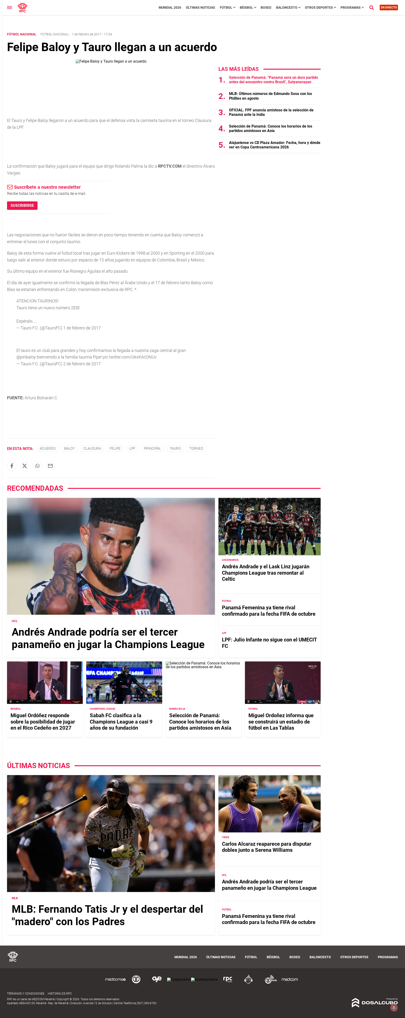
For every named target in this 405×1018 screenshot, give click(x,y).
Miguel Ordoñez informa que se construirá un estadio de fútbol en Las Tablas (281, 722)
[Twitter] (24, 466)
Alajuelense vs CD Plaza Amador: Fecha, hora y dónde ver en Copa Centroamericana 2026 (274, 144)
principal (152, 448)
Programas (351, 7)
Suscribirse (22, 205)
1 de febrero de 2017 (82, 327)
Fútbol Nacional (55, 34)
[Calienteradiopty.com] (248, 983)
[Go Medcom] (115, 983)
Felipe (115, 448)
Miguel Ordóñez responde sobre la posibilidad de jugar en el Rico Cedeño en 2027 (43, 722)
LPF (132, 448)
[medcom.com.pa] (289, 983)
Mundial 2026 (170, 7)
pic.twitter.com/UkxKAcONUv (130, 356)
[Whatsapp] (37, 466)
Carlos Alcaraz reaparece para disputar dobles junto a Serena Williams (266, 847)
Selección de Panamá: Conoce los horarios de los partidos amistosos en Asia (270, 128)
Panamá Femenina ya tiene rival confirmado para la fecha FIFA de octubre (268, 611)
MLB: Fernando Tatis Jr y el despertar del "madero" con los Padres (107, 915)
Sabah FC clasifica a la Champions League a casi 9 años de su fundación (121, 722)
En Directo (389, 7)
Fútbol (226, 7)
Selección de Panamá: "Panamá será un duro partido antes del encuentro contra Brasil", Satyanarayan (273, 79)
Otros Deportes (319, 7)
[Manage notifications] (394, 1007)
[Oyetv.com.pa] (156, 983)
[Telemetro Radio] (269, 983)
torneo (196, 448)
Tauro (175, 448)
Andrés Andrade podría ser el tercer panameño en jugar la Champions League (108, 638)
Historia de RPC (60, 993)
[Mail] (50, 466)
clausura (92, 448)
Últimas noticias (200, 7)
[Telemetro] (136, 983)
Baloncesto (286, 7)
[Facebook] (11, 466)
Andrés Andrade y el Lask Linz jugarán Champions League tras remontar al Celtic (265, 573)
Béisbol (246, 7)
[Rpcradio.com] (228, 983)
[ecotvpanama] (204, 979)
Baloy (69, 448)
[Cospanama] (179, 979)
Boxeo (266, 7)
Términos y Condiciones (25, 993)
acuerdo (48, 448)
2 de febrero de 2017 (82, 363)
